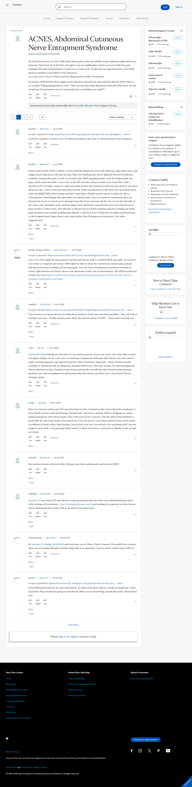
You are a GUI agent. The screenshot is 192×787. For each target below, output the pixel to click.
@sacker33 (45, 457)
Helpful (37, 98)
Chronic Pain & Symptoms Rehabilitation (156, 116)
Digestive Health (157, 88)
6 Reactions (55, 95)
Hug (45, 98)
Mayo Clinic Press (75, 690)
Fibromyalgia (155, 63)
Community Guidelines (15, 701)
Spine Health (155, 51)
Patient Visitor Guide (76, 695)
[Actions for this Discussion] (135, 96)
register (74, 636)
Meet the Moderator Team (17, 690)
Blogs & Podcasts (89, 18)
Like (30, 98)
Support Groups (65, 18)
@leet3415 (44, 129)
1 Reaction (54, 144)
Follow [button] (177, 38)
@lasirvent (43, 578)
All (181, 30)
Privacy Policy (26, 767)
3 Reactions (55, 554)
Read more (166, 265)
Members (124, 18)
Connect (17, 4)
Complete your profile (165, 317)
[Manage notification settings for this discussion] (130, 96)
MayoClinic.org (12, 752)
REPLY (31, 153)
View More (73, 624)
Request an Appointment (145, 739)
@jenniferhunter (60, 250)
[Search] (59, 6)
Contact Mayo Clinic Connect (18, 718)
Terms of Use (11, 767)
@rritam (41, 348)
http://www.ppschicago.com (75, 504)
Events (108, 18)
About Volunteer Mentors (16, 695)
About (8, 678)
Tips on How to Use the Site (166, 288)
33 (42, 117)
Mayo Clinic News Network (142, 678)
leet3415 (43, 54)
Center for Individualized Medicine (82, 684)
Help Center (142, 18)
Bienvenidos (165, 356)
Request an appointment (165, 164)
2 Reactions (55, 324)
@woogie (42, 403)
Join (165, 6)
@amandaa (51, 538)
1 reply (31, 238)
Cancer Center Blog (76, 678)
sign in (62, 636)
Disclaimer (10, 707)
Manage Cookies (40, 767)
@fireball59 (45, 304)
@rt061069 (45, 494)
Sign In (178, 6)
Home (46, 18)
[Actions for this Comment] (135, 145)
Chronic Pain (15, 31)
